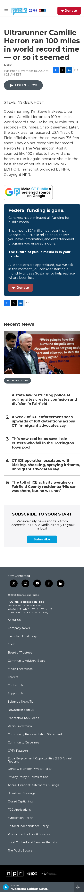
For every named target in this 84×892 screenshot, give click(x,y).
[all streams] (79, 887)
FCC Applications (19, 809)
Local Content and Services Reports (32, 842)
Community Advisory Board (27, 660)
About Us (14, 620)
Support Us (15, 693)
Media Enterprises (20, 669)
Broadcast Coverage (22, 793)
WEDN (21, 605)
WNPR (26, 608)
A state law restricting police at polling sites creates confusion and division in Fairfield (44, 399)
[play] (6, 887)
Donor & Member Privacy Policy (30, 769)
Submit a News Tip (20, 701)
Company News (19, 628)
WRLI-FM (46, 608)
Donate (71, 10)
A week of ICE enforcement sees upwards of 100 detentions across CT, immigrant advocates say (43, 421)
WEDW (31, 605)
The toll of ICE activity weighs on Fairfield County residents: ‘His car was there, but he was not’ (44, 486)
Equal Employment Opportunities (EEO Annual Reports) (40, 760)
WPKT (35, 608)
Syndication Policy (20, 818)
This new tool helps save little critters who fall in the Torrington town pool (43, 443)
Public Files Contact (19, 612)
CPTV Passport (18, 750)
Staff (11, 644)
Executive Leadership (22, 636)
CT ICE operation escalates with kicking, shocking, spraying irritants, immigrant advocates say (46, 465)
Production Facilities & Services (29, 834)
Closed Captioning (20, 801)
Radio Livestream (20, 726)
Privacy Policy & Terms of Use (28, 777)
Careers (13, 677)
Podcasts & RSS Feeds (23, 718)
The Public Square (20, 850)
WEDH (12, 605)
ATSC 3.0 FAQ (40, 612)
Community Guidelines (23, 742)
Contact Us (15, 685)
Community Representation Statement (35, 734)
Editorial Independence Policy (28, 826)
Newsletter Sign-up (21, 710)
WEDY (41, 605)
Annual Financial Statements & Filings (33, 785)
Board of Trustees (20, 652)
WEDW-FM (14, 608)
